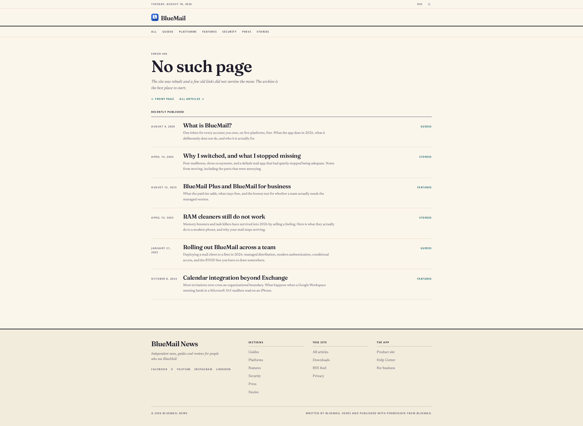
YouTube (184, 369)
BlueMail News (174, 343)
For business (386, 368)
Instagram (203, 369)
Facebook (159, 369)
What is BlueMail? (207, 125)
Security (229, 31)
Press (246, 31)
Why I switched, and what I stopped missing (242, 155)
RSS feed (319, 368)
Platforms (188, 31)
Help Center (386, 360)
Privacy (318, 376)
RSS (420, 4)
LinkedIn (223, 369)
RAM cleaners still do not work (224, 216)
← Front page (162, 99)
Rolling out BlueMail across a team (229, 247)
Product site (386, 352)
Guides (168, 31)
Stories (263, 31)
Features (209, 31)
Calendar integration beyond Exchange (235, 277)
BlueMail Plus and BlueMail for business (237, 186)
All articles (320, 352)
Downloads (321, 360)
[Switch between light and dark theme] (429, 4)
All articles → (191, 99)
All (154, 31)
